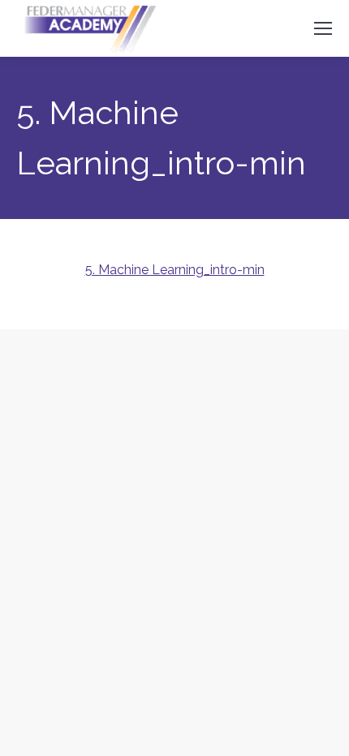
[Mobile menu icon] (323, 28)
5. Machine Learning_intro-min (175, 269)
